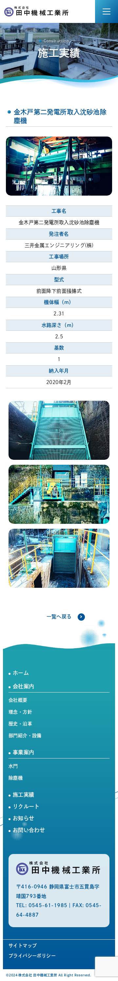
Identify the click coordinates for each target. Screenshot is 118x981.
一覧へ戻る (59, 616)
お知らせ (23, 818)
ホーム (21, 672)
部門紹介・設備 (25, 735)
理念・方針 (20, 712)
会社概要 (18, 700)
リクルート (26, 806)
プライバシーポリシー (32, 955)
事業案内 (23, 752)
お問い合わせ (29, 830)
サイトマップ (23, 945)
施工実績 (23, 794)
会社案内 (23, 686)
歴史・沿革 (20, 723)
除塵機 (16, 778)
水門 (13, 766)
